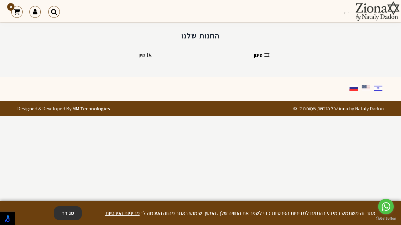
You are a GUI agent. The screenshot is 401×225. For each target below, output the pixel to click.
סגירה (67, 213)
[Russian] (354, 88)
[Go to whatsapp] (386, 206)
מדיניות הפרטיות (122, 213)
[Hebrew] (378, 88)
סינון (258, 55)
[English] (366, 88)
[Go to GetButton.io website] (386, 219)
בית (346, 12)
